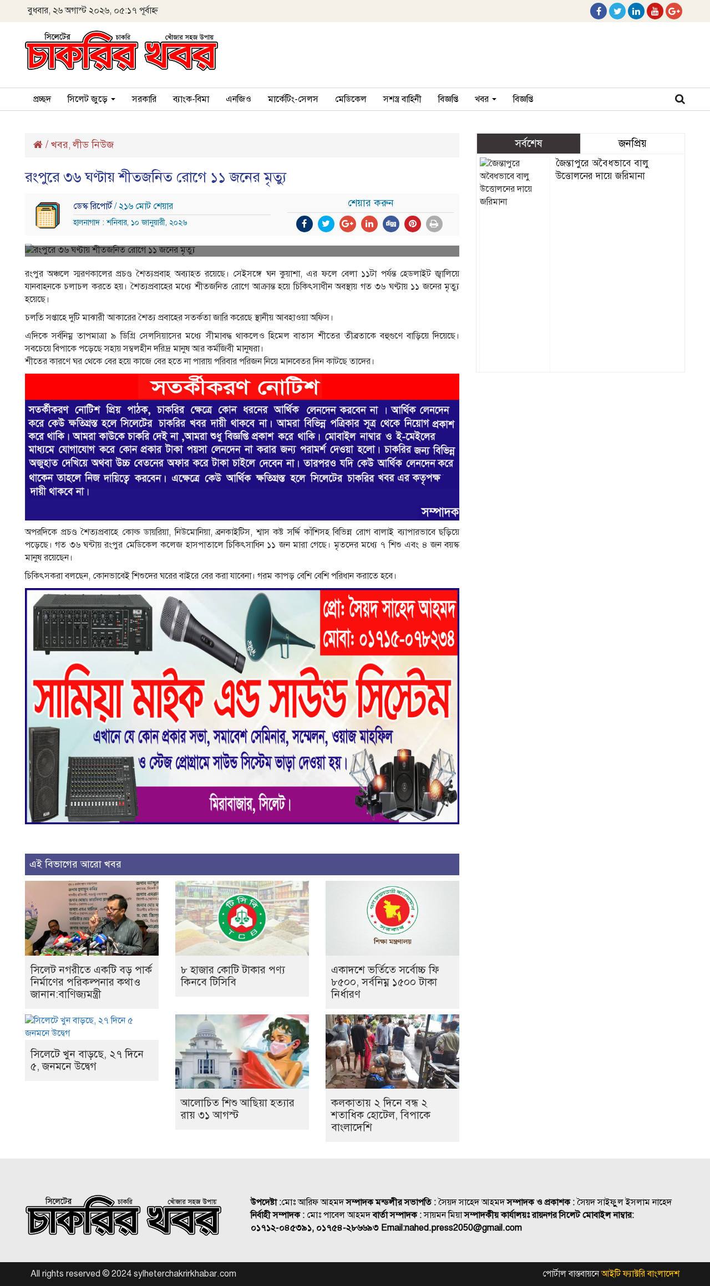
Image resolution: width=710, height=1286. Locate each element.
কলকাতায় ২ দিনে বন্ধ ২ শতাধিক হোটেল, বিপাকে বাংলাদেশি (380, 1115)
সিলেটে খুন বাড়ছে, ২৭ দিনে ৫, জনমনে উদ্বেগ (87, 1060)
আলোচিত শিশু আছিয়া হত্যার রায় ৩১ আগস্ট (238, 1108)
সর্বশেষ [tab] (528, 143)
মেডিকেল (351, 99)
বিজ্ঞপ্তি (448, 99)
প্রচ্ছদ (42, 99)
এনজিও (238, 99)
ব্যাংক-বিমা (191, 99)
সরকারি (144, 99)
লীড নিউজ (93, 145)
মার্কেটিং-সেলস (293, 99)
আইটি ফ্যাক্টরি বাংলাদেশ (640, 1273)
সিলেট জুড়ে (89, 99)
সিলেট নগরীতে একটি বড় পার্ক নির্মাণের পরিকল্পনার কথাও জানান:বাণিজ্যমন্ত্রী (91, 982)
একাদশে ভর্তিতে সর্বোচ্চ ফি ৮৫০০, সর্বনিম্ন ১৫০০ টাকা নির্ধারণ (385, 982)
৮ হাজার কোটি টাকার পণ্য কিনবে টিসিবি (233, 975)
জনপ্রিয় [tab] (632, 143)
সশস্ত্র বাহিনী (402, 99)
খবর (483, 99)
